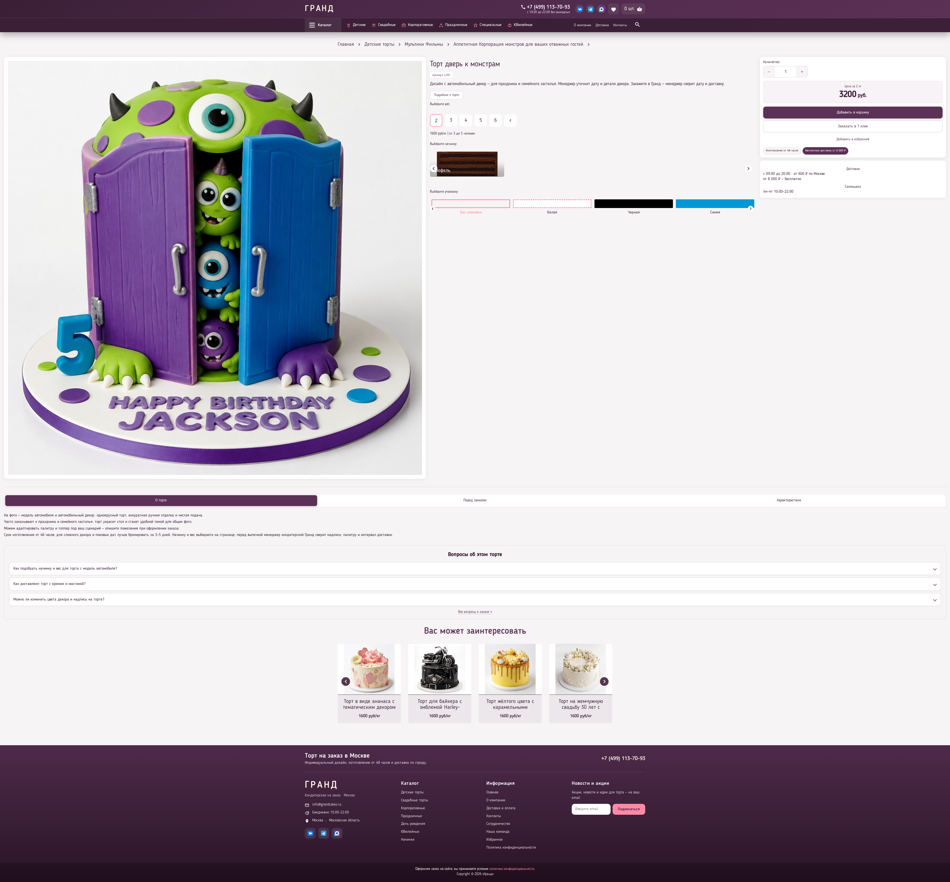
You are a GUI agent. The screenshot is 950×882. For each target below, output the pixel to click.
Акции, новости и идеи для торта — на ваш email (606, 795)
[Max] (601, 8)
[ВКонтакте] (579, 8)
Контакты (620, 25)
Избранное (494, 840)
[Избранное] (613, 8)
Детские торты (412, 792)
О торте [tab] (161, 500)
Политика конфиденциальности (511, 848)
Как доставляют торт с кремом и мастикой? (49, 584)
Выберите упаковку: (444, 191)
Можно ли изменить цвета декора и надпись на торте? (58, 600)
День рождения (413, 824)
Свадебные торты (414, 800)
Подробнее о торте (446, 95)
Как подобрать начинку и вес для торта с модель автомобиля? (65, 569)
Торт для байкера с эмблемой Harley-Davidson (440, 705)
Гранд (319, 9)
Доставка (602, 25)
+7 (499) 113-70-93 (623, 758)
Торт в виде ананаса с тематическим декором (369, 704)
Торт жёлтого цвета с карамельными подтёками (510, 705)
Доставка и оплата (500, 808)
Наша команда (497, 832)
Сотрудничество (498, 824)
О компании (582, 25)
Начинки (407, 840)
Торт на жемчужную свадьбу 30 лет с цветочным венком (581, 705)
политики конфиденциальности (511, 869)
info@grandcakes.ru (326, 805)
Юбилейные (410, 832)
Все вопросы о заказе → (475, 612)
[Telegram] (590, 8)
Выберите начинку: (443, 144)
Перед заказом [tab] (474, 500)
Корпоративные (413, 808)
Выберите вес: (440, 104)
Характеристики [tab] (789, 500)
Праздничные (411, 816)
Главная (492, 792)
